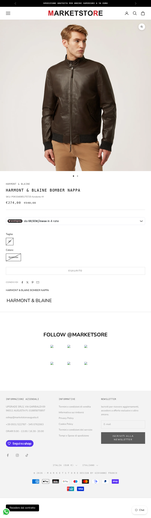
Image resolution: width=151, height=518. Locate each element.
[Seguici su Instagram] (17, 455)
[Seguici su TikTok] (27, 455)
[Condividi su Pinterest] (32, 282)
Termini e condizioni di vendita (75, 406)
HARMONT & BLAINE (18, 184)
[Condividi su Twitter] (27, 282)
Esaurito (75, 270)
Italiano (88, 465)
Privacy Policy (66, 418)
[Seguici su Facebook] (8, 455)
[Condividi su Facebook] (22, 282)
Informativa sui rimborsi (71, 412)
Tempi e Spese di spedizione (74, 435)
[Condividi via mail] (37, 282)
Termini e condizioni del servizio (75, 429)
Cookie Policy (66, 424)
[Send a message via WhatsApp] (6, 511)
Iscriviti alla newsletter (123, 438)
